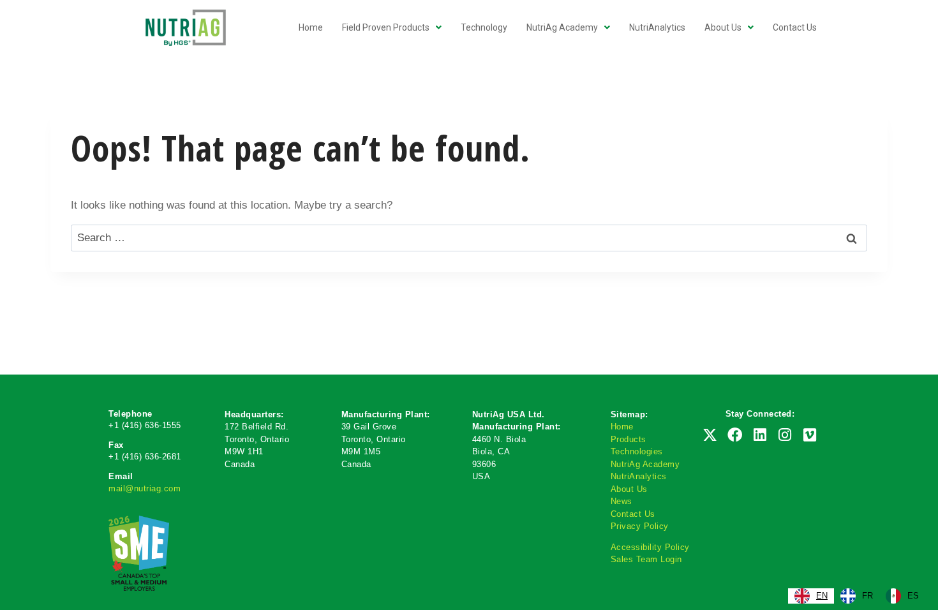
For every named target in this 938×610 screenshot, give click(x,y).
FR (867, 595)
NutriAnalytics (639, 476)
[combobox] (811, 596)
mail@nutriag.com (144, 488)
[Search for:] (469, 238)
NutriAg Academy (645, 464)
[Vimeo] (809, 435)
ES (913, 595)
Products (628, 439)
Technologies (637, 451)
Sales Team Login (646, 559)
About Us (629, 489)
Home (622, 426)
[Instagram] (785, 435)
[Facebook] (735, 435)
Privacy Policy (640, 526)
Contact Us (633, 514)
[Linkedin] (760, 435)
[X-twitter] (709, 435)
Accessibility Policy (650, 547)
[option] (856, 596)
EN (822, 595)
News (621, 501)
